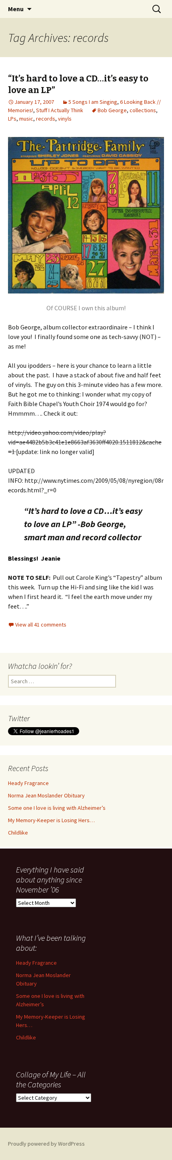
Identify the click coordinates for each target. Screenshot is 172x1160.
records (45, 118)
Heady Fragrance (28, 783)
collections (143, 110)
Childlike (18, 832)
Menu (16, 9)
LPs (12, 118)
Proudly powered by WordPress (46, 1143)
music (26, 118)
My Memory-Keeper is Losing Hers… (51, 820)
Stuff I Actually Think (59, 110)
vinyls (65, 118)
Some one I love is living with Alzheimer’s (57, 807)
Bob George (112, 110)
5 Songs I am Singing (92, 101)
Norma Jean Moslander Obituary (46, 795)
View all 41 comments (40, 624)
